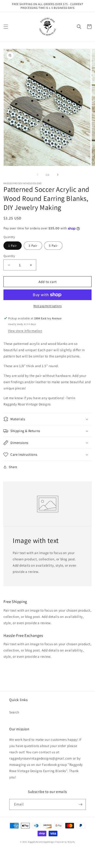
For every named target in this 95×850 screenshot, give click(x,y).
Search (14, 712)
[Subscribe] (80, 804)
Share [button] (13, 467)
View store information (25, 331)
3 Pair (33, 246)
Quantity (9, 256)
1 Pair (12, 246)
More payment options (47, 306)
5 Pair (53, 246)
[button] (6, 27)
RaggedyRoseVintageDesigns (41, 841)
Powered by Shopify (65, 841)
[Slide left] (37, 175)
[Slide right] (58, 175)
